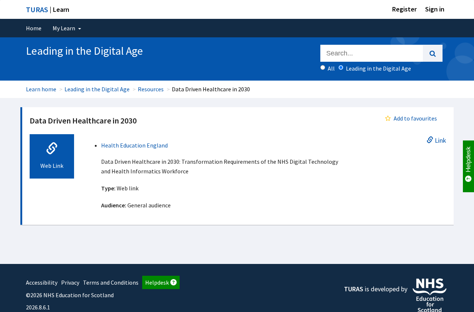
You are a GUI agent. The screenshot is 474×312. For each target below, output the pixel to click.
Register (404, 9)
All (331, 68)
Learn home (41, 89)
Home (33, 28)
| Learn (47, 9)
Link (439, 140)
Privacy (70, 282)
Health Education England (134, 145)
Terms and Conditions (110, 282)
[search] (433, 53)
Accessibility (41, 282)
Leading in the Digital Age (97, 89)
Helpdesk (157, 282)
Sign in (434, 9)
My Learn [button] (64, 28)
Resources (151, 89)
